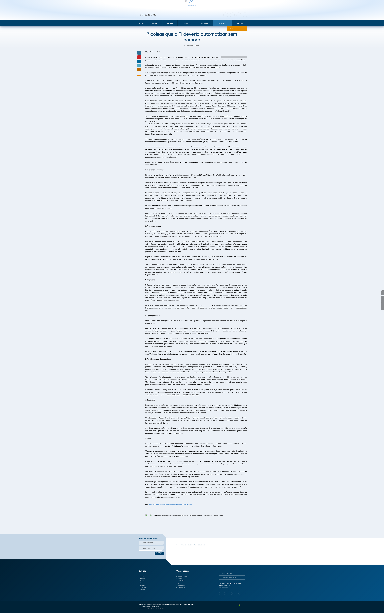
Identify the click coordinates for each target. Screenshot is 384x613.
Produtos (186, 23)
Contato (240, 23)
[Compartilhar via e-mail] (139, 69)
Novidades (222, 23)
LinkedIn (245, 15)
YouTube (238, 15)
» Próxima (382, 299)
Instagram (232, 15)
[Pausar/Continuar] (243, 555)
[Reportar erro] (151, 515)
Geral (196, 45)
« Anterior (382, 306)
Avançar (159, 553)
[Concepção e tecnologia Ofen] (242, 605)
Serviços (204, 23)
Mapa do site (181, 585)
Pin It (139, 57)
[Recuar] (243, 547)
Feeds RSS (181, 580)
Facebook (226, 15)
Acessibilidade (6, 599)
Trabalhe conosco (183, 576)
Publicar (139, 61)
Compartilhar (139, 53)
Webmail (180, 578)
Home (141, 23)
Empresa (155, 23)
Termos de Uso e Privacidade (150, 606)
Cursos (170, 23)
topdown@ (229, 577)
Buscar (245, 28)
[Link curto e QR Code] (6, 607)
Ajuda (179, 583)
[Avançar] (243, 550)
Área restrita (181, 587)
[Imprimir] (146, 515)
